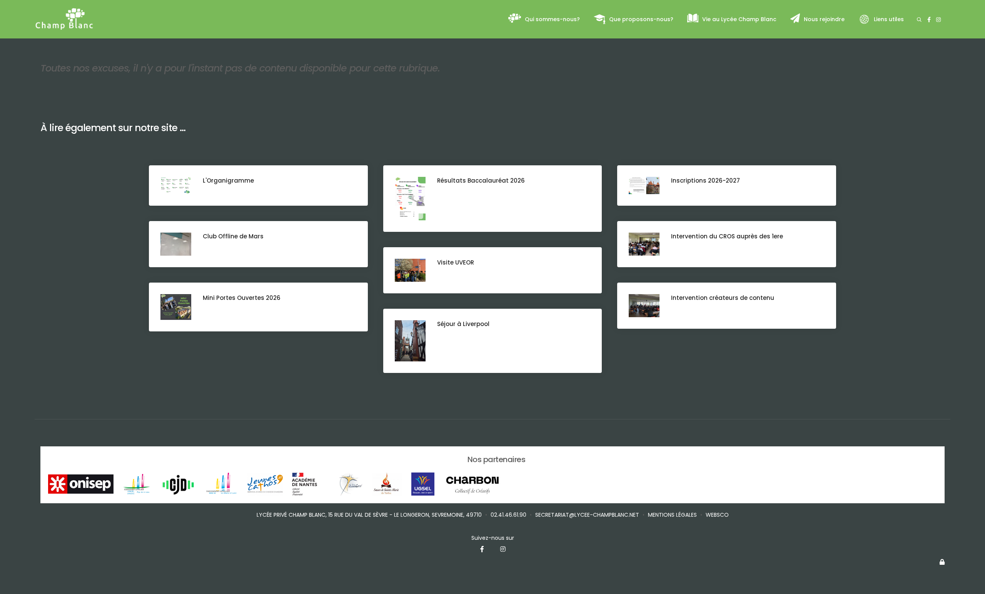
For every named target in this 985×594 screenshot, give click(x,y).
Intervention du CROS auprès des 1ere (727, 236)
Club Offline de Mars (233, 236)
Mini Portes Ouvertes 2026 (241, 298)
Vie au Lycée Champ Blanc (739, 19)
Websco (717, 515)
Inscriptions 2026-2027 (705, 180)
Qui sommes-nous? (552, 19)
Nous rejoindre (824, 19)
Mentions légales (672, 515)
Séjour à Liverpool (463, 324)
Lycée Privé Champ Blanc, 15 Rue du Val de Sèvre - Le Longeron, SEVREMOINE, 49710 (369, 515)
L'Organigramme (228, 180)
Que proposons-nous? (641, 19)
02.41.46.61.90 (508, 515)
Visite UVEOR (455, 262)
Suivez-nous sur (492, 538)
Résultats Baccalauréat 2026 (481, 180)
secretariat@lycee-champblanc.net (587, 515)
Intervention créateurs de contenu (722, 298)
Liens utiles (889, 19)
